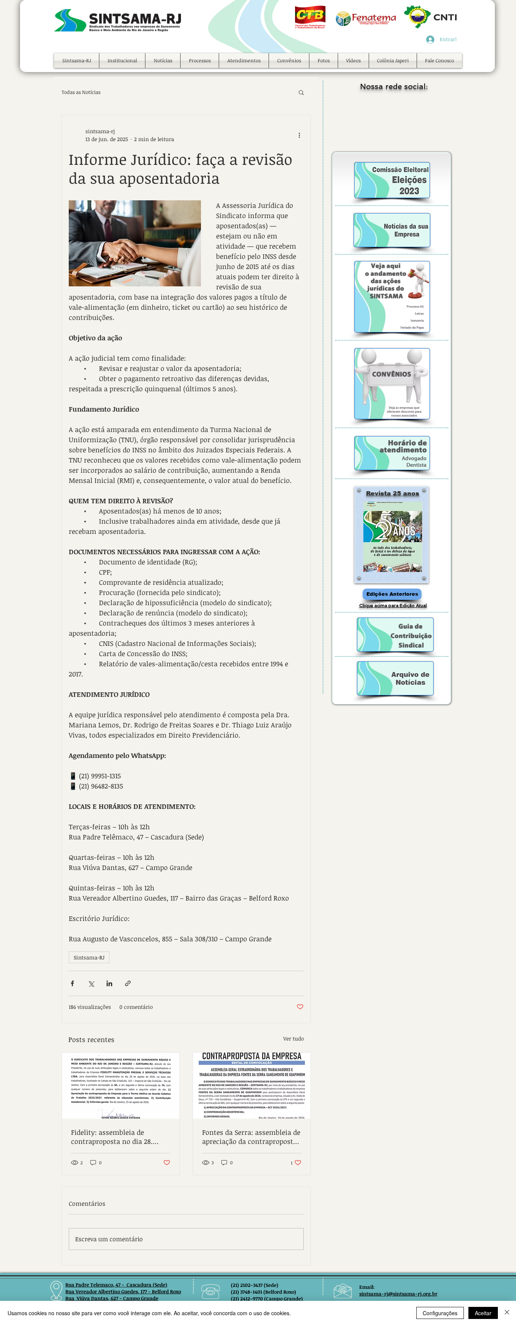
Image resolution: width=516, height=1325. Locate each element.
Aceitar (483, 1313)
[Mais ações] (299, 135)
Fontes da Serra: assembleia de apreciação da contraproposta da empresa (251, 1137)
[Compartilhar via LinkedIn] (109, 983)
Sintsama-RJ (89, 957)
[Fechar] (506, 1313)
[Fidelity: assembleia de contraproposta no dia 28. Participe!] (120, 1086)
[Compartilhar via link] (127, 983)
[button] (122, 60)
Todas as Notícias (81, 92)
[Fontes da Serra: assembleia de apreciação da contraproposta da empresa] (252, 1086)
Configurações (440, 1313)
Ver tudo (293, 1038)
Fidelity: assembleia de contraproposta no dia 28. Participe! (112, 1137)
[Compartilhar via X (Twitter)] (90, 983)
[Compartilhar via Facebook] (72, 983)
